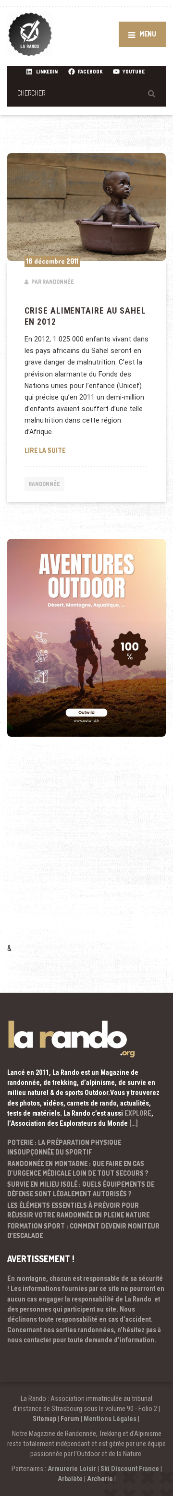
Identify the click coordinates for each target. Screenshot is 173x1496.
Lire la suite (87, 450)
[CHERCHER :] (86, 93)
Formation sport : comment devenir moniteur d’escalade (83, 1231)
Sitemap (44, 1419)
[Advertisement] (86, 852)
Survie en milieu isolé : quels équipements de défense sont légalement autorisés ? (80, 1189)
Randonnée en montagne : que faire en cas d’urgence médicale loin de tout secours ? (77, 1168)
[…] (133, 1123)
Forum (70, 1419)
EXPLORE (137, 1113)
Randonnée (44, 483)
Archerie (100, 1479)
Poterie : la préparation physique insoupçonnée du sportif (64, 1147)
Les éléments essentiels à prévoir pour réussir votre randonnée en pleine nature (78, 1210)
